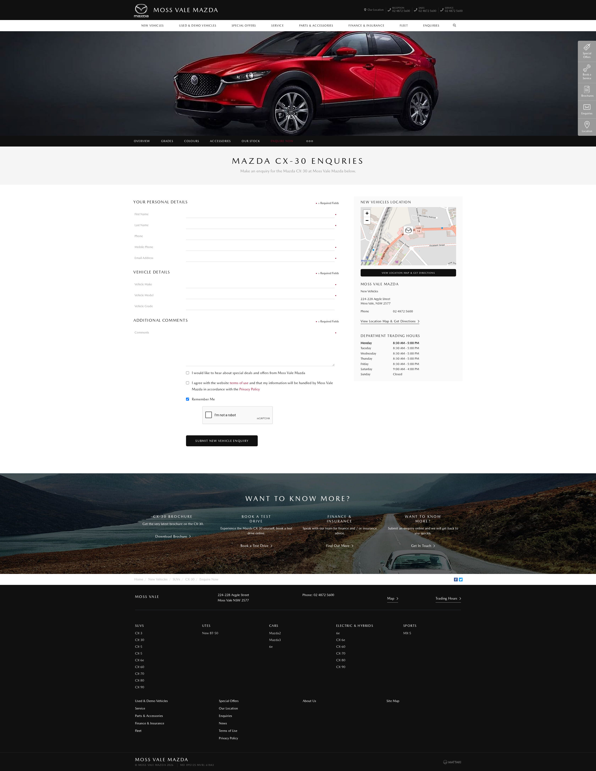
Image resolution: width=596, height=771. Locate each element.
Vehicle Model (144, 295)
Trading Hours (446, 598)
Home (138, 579)
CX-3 (138, 633)
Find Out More (338, 546)
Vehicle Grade (144, 306)
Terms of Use (228, 731)
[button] (408, 231)
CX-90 (139, 687)
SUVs (176, 579)
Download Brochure (171, 536)
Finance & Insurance (366, 25)
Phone (139, 236)
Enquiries (431, 25)
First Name (142, 214)
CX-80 (139, 680)
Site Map (392, 701)
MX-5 (407, 633)
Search (454, 24)
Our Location (376, 9)
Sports (410, 626)
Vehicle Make (143, 284)
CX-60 (139, 667)
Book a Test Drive (254, 546)
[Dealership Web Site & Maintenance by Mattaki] (452, 762)
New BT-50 (210, 633)
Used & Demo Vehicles (197, 25)
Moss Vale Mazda (185, 10)
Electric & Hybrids (354, 626)
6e (271, 646)
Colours (191, 141)
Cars (273, 626)
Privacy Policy (249, 389)
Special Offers (244, 25)
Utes (206, 626)
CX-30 (189, 579)
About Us (309, 701)
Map (390, 598)
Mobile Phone (144, 247)
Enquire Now (282, 141)
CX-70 (139, 673)
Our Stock (251, 141)
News (223, 723)
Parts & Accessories (316, 25)
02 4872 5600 (401, 10)
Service (277, 25)
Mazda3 (275, 640)
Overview (142, 141)
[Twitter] (461, 579)
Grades (167, 141)
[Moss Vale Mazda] (141, 10)
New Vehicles (152, 25)
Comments (142, 332)
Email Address (144, 258)
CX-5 (138, 646)
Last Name (142, 225)
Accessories (220, 141)
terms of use (239, 383)
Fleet (404, 25)
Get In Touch (421, 546)
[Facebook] (456, 579)
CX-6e (139, 660)
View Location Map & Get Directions (408, 272)
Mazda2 (275, 633)
